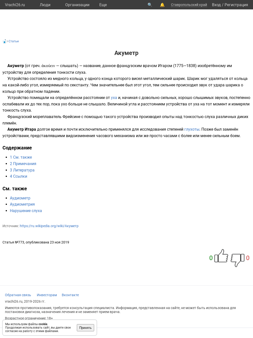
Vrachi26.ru (15, 4)
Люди (45, 4)
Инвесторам (47, 295)
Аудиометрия (22, 204)
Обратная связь (18, 295)
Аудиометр (20, 198)
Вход (216, 4)
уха (114, 97)
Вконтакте (70, 295)
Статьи (14, 41)
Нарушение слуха (26, 210)
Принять (85, 328)
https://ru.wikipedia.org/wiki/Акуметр (49, 226)
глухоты (191, 129)
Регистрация (236, 4)
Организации (77, 4)
